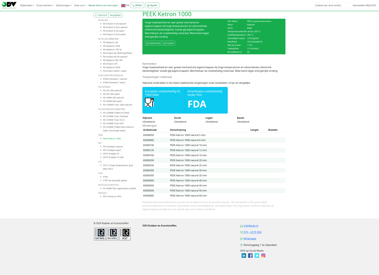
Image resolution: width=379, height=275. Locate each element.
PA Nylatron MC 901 (113, 60)
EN (127, 5)
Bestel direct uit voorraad (103, 5)
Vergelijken (115, 15)
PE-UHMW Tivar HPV (113, 123)
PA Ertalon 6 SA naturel (114, 23)
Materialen (26, 5)
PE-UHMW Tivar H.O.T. (114, 119)
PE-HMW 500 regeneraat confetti (119, 188)
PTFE (105, 176)
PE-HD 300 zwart (111, 94)
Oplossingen (63, 5)
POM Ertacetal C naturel (115, 78)
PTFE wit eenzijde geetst (115, 180)
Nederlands (155, 43)
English (170, 43)
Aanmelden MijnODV (364, 5)
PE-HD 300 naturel (112, 90)
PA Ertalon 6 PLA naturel (115, 27)
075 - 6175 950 (252, 232)
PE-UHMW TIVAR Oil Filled (116, 112)
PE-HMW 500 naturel (113, 97)
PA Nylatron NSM (111, 67)
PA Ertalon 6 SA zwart (113, 30)
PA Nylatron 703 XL (112, 49)
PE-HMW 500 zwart (112, 101)
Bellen (138, 5)
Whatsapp (250, 238)
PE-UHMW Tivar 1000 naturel (117, 104)
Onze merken (44, 5)
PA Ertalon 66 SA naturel (115, 56)
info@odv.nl (251, 226)
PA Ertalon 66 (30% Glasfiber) (117, 53)
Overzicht (102, 15)
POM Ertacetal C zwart (114, 82)
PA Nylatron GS (110, 42)
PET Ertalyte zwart (112, 150)
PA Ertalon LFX (110, 63)
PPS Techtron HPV (112, 196)
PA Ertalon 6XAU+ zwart (115, 70)
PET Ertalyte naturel (113, 146)
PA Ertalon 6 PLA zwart (114, 34)
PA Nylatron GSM (111, 46)
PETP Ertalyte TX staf (113, 157)
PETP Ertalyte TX (111, 153)
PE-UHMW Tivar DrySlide (115, 116)
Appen (153, 5)
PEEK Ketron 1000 (112, 138)
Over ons (79, 5)
